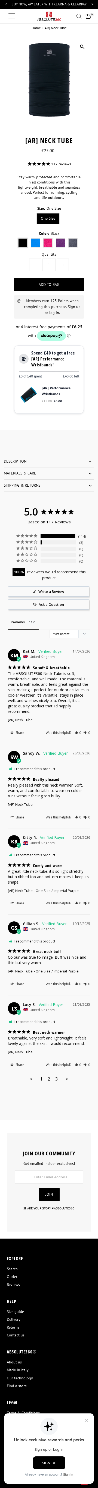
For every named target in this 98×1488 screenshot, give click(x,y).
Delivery (13, 1319)
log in (54, 312)
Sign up (74, 306)
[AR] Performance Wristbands (48, 362)
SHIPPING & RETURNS (22, 485)
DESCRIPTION (15, 461)
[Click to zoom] (82, 47)
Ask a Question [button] (51, 604)
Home (36, 28)
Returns (13, 1327)
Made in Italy (18, 1369)
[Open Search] (78, 16)
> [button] (67, 1079)
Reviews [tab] (18, 622)
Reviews (13, 1284)
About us (14, 1362)
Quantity (49, 254)
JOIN (49, 1194)
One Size (48, 218)
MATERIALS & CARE (20, 473)
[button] (78, 732)
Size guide (15, 1311)
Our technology (20, 1378)
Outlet (12, 1276)
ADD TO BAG (49, 284)
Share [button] (19, 732)
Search (12, 1268)
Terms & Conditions (23, 1412)
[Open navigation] (12, 16)
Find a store (17, 1385)
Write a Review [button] (51, 591)
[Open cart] (88, 16)
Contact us (15, 1335)
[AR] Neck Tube (20, 719)
